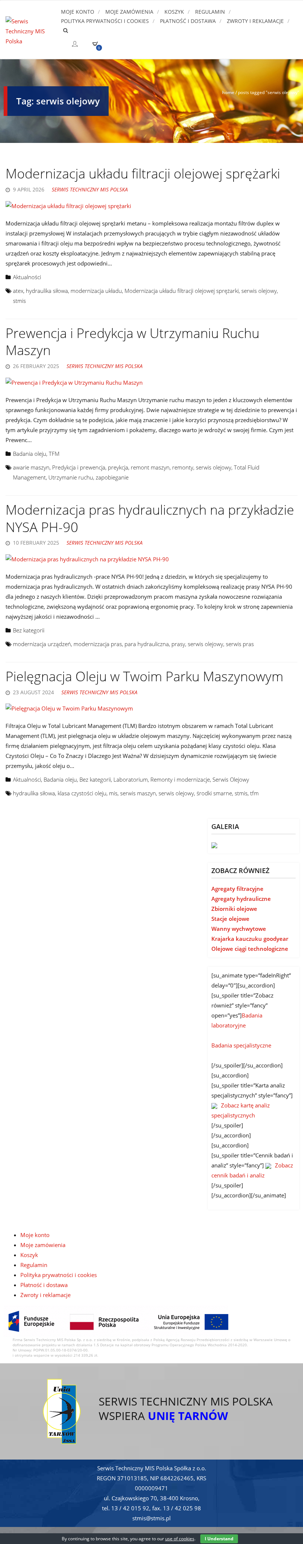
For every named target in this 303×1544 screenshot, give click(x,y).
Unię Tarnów (188, 1415)
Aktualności (27, 277)
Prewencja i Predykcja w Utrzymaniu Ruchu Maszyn (132, 342)
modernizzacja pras (98, 644)
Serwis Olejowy (230, 779)
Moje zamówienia (129, 11)
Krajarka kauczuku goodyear (249, 938)
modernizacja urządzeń (42, 644)
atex (18, 290)
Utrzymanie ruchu (70, 477)
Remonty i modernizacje (180, 779)
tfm (254, 793)
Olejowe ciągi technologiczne (249, 948)
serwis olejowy (259, 290)
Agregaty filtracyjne (237, 888)
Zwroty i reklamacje (255, 20)
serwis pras (240, 644)
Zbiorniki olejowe (234, 908)
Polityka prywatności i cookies (105, 20)
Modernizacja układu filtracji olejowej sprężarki (143, 173)
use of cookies (179, 1538)
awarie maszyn (31, 467)
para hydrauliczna (147, 644)
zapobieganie (112, 477)
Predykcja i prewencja (78, 467)
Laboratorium (130, 779)
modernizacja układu (96, 290)
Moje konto (77, 11)
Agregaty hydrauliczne (241, 898)
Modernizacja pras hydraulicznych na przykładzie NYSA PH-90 (150, 518)
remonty (182, 467)
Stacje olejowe (230, 918)
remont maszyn (150, 467)
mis (113, 793)
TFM (54, 453)
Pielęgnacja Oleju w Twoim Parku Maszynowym (144, 676)
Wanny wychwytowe (238, 928)
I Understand (219, 1538)
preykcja (118, 467)
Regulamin (210, 11)
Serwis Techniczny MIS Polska (90, 189)
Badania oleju (29, 453)
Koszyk (174, 11)
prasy (178, 644)
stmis (19, 300)
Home (228, 92)
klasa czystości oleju (82, 793)
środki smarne (214, 793)
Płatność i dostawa (188, 20)
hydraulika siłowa (47, 290)
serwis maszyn (138, 793)
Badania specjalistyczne (241, 1045)
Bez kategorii (28, 630)
